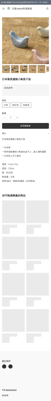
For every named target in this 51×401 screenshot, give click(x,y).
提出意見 (5, 395)
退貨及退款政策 (11, 390)
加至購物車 (25, 126)
